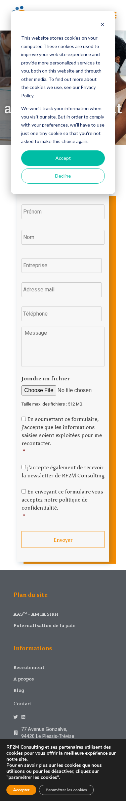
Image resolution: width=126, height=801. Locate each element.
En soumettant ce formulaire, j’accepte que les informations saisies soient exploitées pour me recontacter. (62, 435)
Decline (63, 176)
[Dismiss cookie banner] (102, 25)
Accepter (21, 790)
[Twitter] (15, 717)
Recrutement (28, 667)
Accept (63, 158)
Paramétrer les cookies (66, 790)
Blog (18, 690)
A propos (23, 679)
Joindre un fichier (46, 378)
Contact (22, 704)
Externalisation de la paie (44, 625)
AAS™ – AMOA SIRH (35, 614)
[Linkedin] (23, 717)
